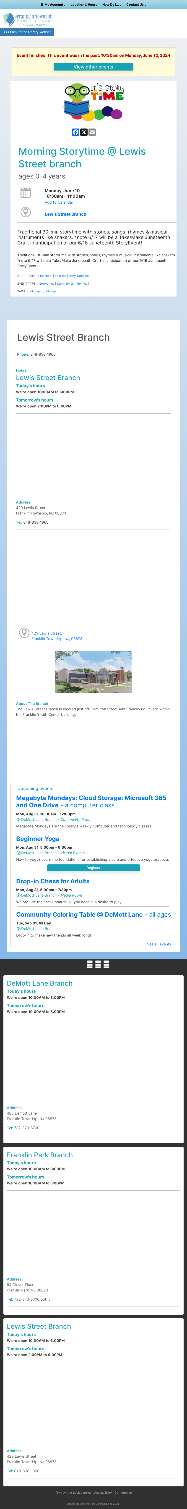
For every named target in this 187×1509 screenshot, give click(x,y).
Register (94, 868)
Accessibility (103, 1492)
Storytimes (46, 283)
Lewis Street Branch (65, 214)
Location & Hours (84, 4)
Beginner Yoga (38, 838)
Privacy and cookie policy (73, 1492)
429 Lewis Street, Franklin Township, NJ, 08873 (56, 636)
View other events (93, 67)
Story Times (65, 283)
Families (60, 276)
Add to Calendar (59, 202)
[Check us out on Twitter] (98, 964)
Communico (123, 1492)
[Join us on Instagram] (106, 964)
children (50, 291)
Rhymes (81, 283)
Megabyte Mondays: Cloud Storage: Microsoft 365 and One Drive (91, 801)
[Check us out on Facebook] (90, 964)
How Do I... (110, 4)
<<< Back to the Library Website (27, 32)
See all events (159, 944)
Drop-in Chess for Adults (53, 881)
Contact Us (135, 4)
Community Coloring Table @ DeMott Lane (93, 914)
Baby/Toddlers (79, 276)
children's (35, 291)
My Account (54, 4)
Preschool (45, 276)
